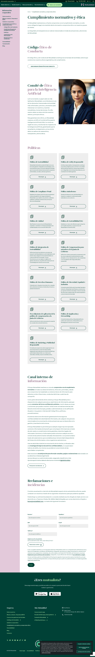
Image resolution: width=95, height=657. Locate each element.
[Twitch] (22, 640)
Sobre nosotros (7, 16)
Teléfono (30, 531)
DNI (28, 522)
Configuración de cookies (84, 651)
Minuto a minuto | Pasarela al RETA (10, 19)
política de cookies (46, 652)
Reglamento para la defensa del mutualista (39, 554)
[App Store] (55, 594)
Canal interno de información (8, 35)
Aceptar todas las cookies (84, 644)
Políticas (6, 32)
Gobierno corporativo (8, 21)
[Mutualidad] (78, 5)
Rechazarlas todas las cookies (84, 648)
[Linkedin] (12, 640)
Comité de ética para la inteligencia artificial (10, 30)
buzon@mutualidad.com (35, 501)
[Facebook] (10, 640)
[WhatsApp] (25, 640)
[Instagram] (15, 640)
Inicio (29, 11)
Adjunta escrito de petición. (40, 539)
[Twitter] (7, 640)
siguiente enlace (65, 460)
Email (60, 522)
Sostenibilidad (6, 41)
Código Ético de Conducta (10, 27)
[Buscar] (93, 1)
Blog (4, 46)
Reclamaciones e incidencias (8, 38)
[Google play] (41, 594)
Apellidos (61, 514)
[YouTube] (17, 640)
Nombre (30, 514)
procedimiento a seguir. (79, 554)
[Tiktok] (20, 640)
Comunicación (6, 44)
